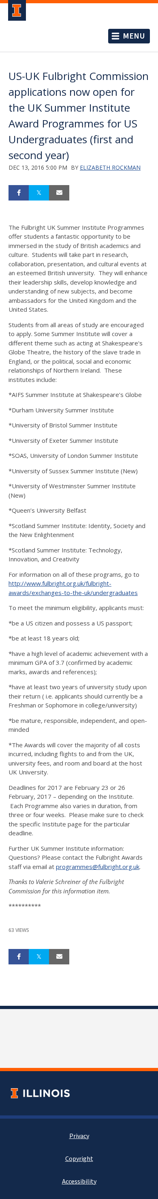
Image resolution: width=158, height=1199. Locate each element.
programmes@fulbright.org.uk (97, 867)
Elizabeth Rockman (110, 167)
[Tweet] (39, 193)
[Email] (59, 193)
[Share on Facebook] (19, 193)
